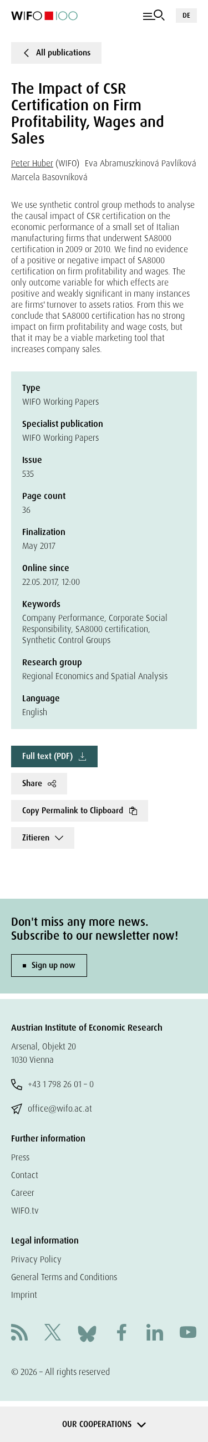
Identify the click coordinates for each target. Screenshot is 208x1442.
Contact (24, 1175)
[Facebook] (121, 1333)
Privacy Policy (36, 1259)
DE (186, 15)
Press (20, 1157)
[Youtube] (188, 1333)
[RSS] (19, 1333)
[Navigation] (154, 15)
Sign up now (53, 965)
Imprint (24, 1295)
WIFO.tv (25, 1210)
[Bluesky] (87, 1333)
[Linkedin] (154, 1333)
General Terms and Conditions (64, 1277)
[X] (52, 1333)
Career (22, 1193)
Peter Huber (32, 163)
